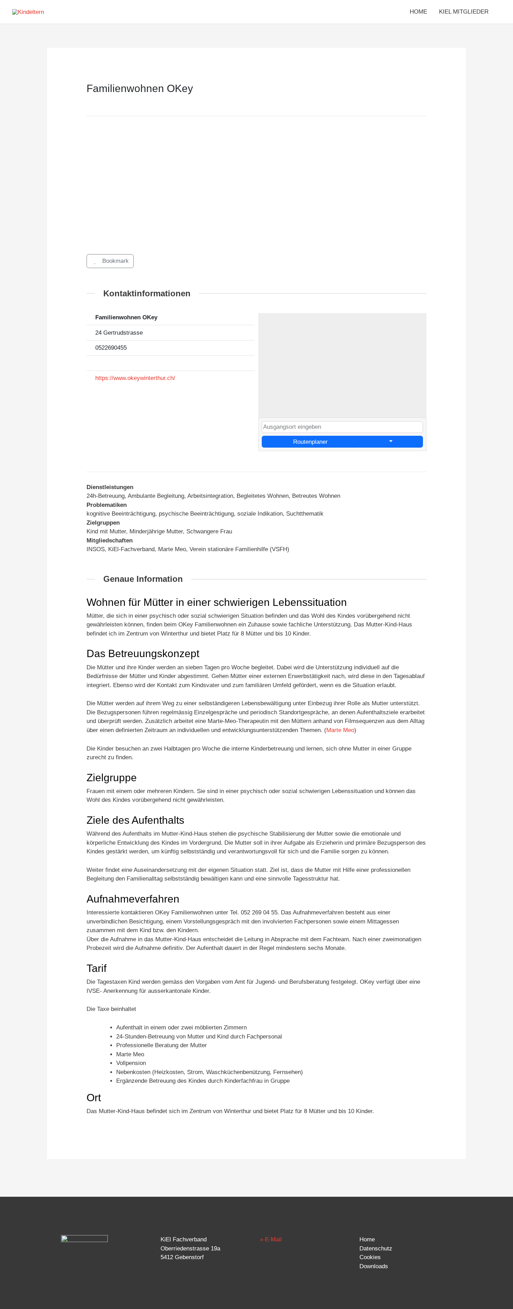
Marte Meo (340, 730)
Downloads (373, 1266)
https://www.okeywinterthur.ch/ (135, 378)
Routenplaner (310, 442)
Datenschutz (375, 1248)
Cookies (370, 1257)
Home (367, 1239)
